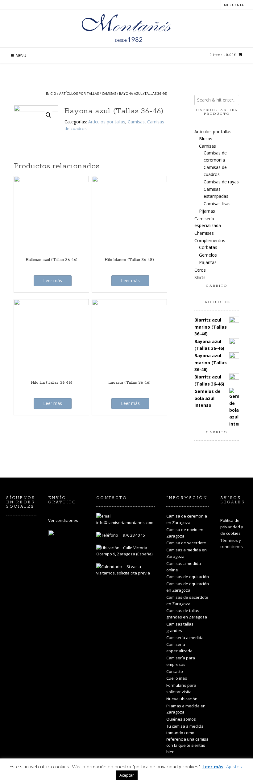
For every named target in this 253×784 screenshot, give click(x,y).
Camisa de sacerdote (186, 543)
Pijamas (207, 211)
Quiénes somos (181, 719)
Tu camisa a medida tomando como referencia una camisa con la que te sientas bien (187, 738)
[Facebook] (27, 528)
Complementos (209, 240)
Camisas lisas (217, 203)
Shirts (199, 277)
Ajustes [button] (234, 766)
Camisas (109, 93)
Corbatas (208, 247)
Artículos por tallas (79, 93)
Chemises (204, 233)
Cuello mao (176, 678)
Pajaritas (208, 262)
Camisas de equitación (187, 576)
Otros (200, 270)
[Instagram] (12, 528)
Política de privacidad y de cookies (231, 527)
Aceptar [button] (126, 775)
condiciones (67, 520)
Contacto (174, 671)
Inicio (51, 93)
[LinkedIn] (12, 542)
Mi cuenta (234, 5)
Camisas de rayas (221, 182)
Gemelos (208, 255)
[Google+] (27, 542)
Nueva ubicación (181, 699)
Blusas (205, 139)
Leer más (52, 280)
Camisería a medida (185, 637)
